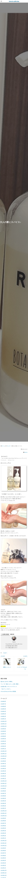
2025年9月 (3, 728)
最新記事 (12, 634)
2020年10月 (3, 875)
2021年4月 (3, 860)
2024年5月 (3, 768)
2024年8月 (3, 761)
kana (25, 452)
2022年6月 (3, 825)
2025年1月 (3, 748)
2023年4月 (3, 801)
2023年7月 (3, 793)
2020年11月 (3, 873)
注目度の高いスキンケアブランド (9, 686)
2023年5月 (3, 798)
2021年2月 (3, 865)
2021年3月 (3, 863)
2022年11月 (3, 813)
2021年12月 (3, 840)
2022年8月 (3, 820)
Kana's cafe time (14, 1)
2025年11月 (3, 723)
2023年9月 (3, 788)
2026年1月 (3, 718)
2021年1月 (3, 868)
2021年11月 (3, 843)
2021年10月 (3, 845)
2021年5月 (3, 858)
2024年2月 (3, 776)
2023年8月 (3, 791)
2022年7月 (3, 823)
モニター (5, 652)
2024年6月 (3, 766)
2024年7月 (3, 763)
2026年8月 (3, 701)
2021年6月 (3, 855)
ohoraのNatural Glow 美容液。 (9, 691)
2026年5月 (3, 709)
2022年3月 (3, 833)
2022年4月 (3, 830)
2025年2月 (3, 746)
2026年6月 (3, 706)
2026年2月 (3, 716)
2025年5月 (3, 738)
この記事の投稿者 (5, 634)
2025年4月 (3, 741)
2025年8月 (3, 731)
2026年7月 (3, 704)
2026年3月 (3, 714)
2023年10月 (3, 786)
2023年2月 (3, 806)
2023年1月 (3, 808)
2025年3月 (3, 743)
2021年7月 (3, 853)
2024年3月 (3, 773)
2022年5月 (3, 828)
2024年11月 (3, 753)
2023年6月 (3, 796)
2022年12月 (3, 810)
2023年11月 (3, 783)
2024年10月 (3, 756)
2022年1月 (3, 838)
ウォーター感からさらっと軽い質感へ (10, 684)
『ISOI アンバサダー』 (6, 689)
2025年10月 (3, 726)
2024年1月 (3, 778)
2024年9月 (3, 758)
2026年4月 (3, 711)
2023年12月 (3, 781)
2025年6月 (3, 736)
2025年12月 (3, 721)
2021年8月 (3, 850)
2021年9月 (3, 848)
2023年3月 (3, 803)
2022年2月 (3, 835)
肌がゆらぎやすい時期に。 (7, 681)
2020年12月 (3, 870)
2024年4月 (3, 771)
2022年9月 (3, 818)
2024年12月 (3, 751)
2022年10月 (3, 815)
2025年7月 (3, 733)
